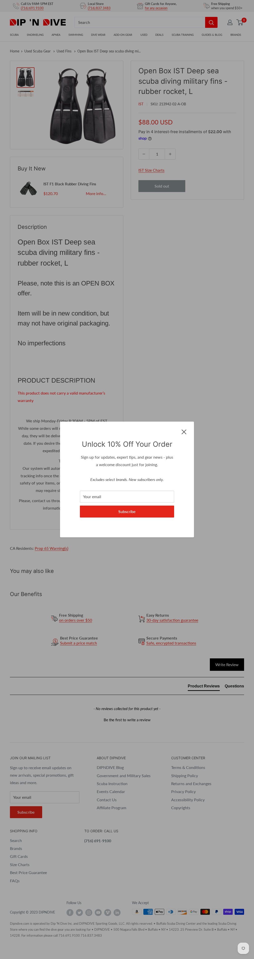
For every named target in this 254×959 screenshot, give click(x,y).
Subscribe (127, 511)
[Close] (184, 431)
